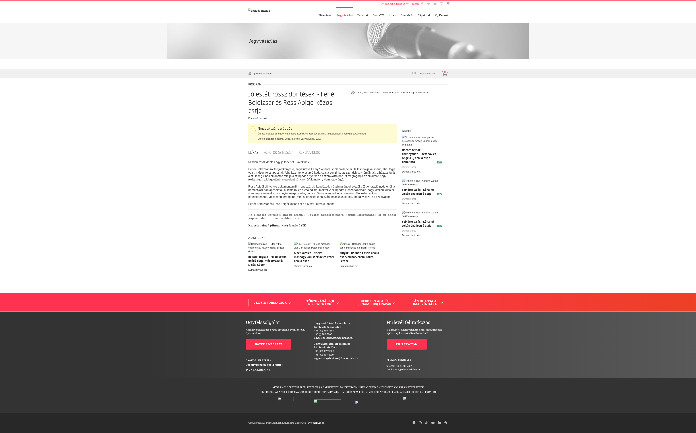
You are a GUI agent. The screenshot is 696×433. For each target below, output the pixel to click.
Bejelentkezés (427, 73)
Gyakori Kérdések (259, 360)
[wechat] (446, 422)
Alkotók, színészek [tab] (278, 153)
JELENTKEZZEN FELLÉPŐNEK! (265, 365)
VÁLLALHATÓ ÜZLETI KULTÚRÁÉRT (415, 392)
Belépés (415, 3)
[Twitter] (428, 3)
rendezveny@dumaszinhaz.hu (403, 369)
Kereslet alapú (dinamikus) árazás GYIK (277, 225)
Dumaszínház (409, 167)
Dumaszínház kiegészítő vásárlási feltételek (391, 387)
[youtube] (433, 422)
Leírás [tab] (253, 153)
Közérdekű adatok (272, 392)
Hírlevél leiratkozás (376, 392)
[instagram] (420, 422)
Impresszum (349, 392)
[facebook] (414, 422)
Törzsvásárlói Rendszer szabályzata (313, 392)
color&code (317, 422)
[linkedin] (439, 422)
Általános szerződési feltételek (295, 387)
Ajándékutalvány (262, 73)
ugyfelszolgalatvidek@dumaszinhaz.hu (336, 358)
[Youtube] (435, 3)
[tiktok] (426, 422)
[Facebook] (421, 3)
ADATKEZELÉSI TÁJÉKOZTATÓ (339, 387)
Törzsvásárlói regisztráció (395, 3)
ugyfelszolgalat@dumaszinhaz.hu (333, 337)
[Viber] (448, 3)
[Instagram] (441, 3)
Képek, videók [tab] (309, 153)
